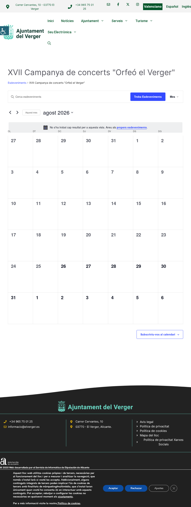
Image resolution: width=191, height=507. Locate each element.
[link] (4, 30)
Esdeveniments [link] (17, 82)
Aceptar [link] (113, 488)
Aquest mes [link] (31, 112)
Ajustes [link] (158, 488)
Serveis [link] (117, 21)
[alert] (95, 127)
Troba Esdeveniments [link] (148, 96)
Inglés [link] (186, 6)
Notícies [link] (67, 21)
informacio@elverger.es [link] (24, 427)
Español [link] (172, 6)
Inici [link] (51, 21)
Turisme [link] (141, 21)
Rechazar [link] (136, 488)
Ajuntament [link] (90, 21)
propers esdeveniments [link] (132, 127)
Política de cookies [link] (68, 503)
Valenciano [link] (153, 6)
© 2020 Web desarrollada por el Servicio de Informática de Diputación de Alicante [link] (44, 467)
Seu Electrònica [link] (59, 32)
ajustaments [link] (65, 496)
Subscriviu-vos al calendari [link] (157, 334)
